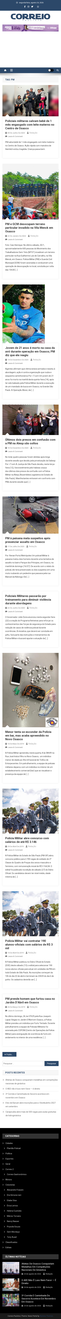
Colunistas (10, 1185)
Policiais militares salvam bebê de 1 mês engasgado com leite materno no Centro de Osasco (29, 124)
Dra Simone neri (14, 1195)
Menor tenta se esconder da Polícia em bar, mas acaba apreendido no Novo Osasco (28, 735)
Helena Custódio (14, 1211)
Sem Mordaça (13, 1232)
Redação (33, 133)
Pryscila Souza (13, 1226)
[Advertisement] (30, 51)
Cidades (9, 1143)
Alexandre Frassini (15, 1190)
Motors (9, 1179)
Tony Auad (12, 1237)
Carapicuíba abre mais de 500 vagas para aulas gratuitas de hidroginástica (31, 1114)
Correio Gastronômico (17, 1174)
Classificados (11, 1242)
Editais (8, 1247)
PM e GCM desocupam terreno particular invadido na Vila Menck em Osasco (29, 227)
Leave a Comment (15, 136)
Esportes (9, 1159)
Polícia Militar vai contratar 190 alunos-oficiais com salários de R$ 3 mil (29, 944)
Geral (8, 1164)
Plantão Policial (14, 1148)
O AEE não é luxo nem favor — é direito (23, 1089)
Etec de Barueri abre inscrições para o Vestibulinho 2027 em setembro (31, 1105)
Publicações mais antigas (11, 1054)
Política (9, 1153)
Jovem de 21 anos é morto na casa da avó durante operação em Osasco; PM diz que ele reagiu (30, 351)
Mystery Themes (46, 1316)
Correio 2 (10, 1169)
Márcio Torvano (14, 1216)
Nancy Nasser (13, 1221)
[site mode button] (51, 70)
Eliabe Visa (12, 1200)
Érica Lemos (12, 1206)
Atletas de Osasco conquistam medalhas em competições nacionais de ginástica (32, 1082)
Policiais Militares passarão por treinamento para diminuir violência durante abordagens (28, 599)
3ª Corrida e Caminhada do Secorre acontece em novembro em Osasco (27, 1096)
